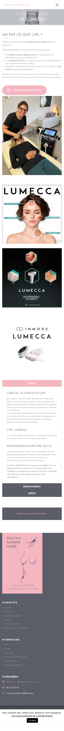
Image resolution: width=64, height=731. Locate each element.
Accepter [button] (32, 720)
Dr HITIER (9, 611)
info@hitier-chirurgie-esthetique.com (22, 681)
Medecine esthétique (14, 665)
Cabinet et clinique (13, 615)
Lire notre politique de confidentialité (32, 715)
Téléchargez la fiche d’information (32, 513)
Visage (7, 648)
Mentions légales (12, 624)
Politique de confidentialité (16, 628)
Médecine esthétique (29, 13)
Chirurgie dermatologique (16, 657)
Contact (8, 620)
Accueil (8, 607)
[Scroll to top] (59, 726)
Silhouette (9, 653)
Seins (7, 644)
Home (18, 13)
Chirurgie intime (11, 661)
